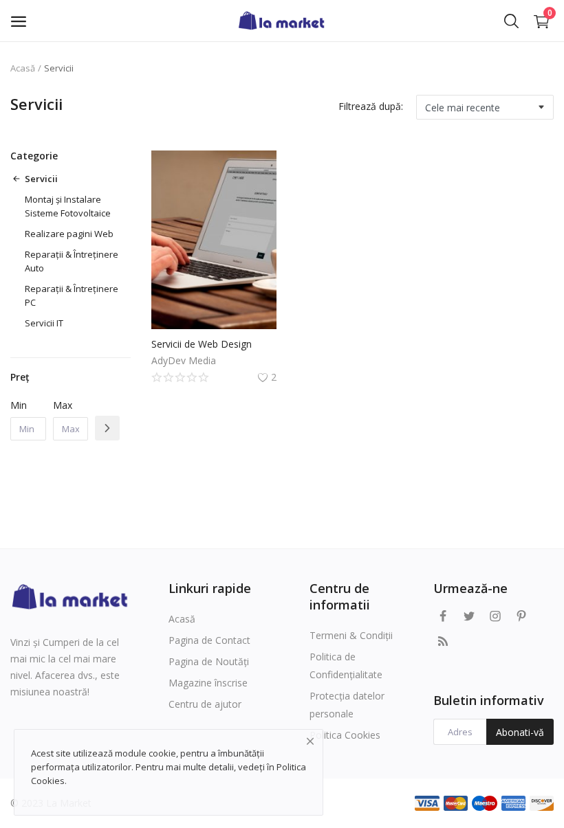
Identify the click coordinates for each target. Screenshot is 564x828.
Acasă (22, 68)
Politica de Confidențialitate (346, 665)
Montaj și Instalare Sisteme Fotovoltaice (68, 206)
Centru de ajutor (205, 703)
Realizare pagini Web (69, 233)
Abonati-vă (520, 732)
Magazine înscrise (208, 682)
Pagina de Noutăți (209, 661)
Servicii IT (44, 323)
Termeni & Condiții (351, 635)
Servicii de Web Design (201, 343)
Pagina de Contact (209, 640)
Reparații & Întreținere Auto (71, 261)
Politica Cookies (345, 734)
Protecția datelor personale (347, 704)
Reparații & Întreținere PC (71, 295)
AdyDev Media (183, 360)
